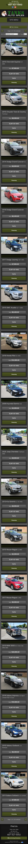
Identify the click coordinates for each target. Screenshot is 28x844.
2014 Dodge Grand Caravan (14, 162)
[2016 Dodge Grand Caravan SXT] (14, 195)
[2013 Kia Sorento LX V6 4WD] (14, 487)
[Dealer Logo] (14, 13)
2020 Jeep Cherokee (13, 452)
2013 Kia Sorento (12, 502)
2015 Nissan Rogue (12, 550)
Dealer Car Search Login (14, 841)
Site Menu (14, 20)
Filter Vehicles (14, 27)
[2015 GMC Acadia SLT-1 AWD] (14, 293)
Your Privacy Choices (17, 842)
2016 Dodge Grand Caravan (13, 211)
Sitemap (11, 842)
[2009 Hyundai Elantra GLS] (14, 389)
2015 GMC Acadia (12, 308)
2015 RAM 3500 (12, 646)
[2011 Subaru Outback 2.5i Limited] (14, 781)
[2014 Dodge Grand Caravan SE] (14, 147)
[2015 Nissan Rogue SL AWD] (14, 535)
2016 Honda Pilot (11, 356)
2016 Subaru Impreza (13, 696)
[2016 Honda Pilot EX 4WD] (14, 341)
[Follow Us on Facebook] (13, 7)
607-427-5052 (15, 4)
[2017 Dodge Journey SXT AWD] (14, 245)
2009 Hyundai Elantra (12, 404)
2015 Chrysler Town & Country (14, 113)
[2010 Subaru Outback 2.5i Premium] (14, 731)
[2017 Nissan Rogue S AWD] (14, 583)
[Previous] (2, 31)
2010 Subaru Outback (12, 746)
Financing (14, 82)
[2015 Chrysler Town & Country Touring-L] (14, 97)
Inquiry (14, 78)
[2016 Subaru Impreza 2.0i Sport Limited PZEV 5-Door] (14, 681)
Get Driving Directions (14, 838)
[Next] (25, 31)
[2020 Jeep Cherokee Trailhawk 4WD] (14, 437)
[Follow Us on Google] (15, 7)
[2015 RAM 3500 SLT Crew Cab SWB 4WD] (14, 631)
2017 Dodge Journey (13, 260)
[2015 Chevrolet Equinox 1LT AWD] (14, 47)
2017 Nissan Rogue (11, 598)
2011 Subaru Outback (14, 795)
